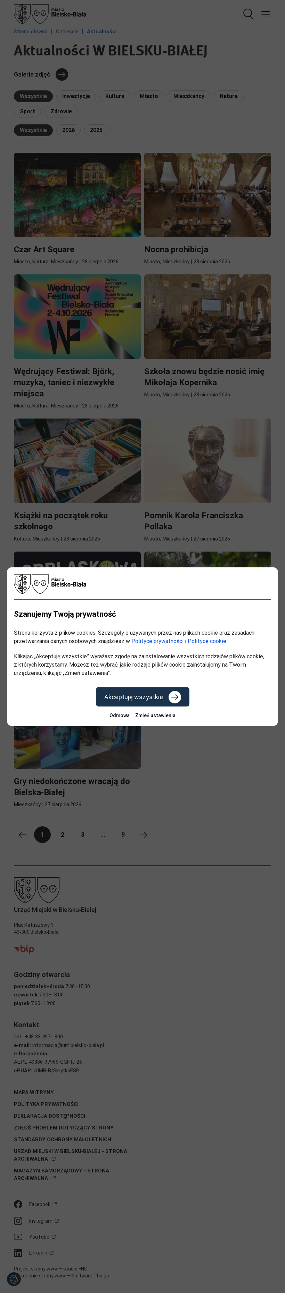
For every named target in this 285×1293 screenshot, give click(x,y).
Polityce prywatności (157, 641)
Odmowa (119, 715)
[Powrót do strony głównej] (142, 584)
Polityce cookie (207, 641)
